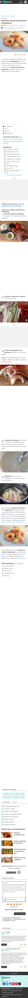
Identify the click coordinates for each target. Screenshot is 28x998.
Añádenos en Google (21, 55)
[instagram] (10, 983)
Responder (4, 945)
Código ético (5, 996)
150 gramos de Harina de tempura (12, 162)
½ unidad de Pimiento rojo (13, 156)
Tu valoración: (14, 907)
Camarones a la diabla (9, 809)
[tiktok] (19, 983)
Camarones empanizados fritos (11, 806)
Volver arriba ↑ (14, 973)
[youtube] (13, 983)
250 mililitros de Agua (12, 166)
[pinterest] (16, 983)
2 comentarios (22, 25)
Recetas (2, 16)
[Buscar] (26, 2)
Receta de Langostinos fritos (19, 834)
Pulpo (22, 794)
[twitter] (7, 983)
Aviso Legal (4, 990)
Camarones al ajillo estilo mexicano (12, 814)
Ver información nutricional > (14, 175)
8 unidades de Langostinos (13, 159)
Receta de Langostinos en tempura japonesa (12, 205)
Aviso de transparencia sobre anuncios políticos (12, 994)
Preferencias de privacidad (7, 992)
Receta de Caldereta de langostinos (20, 842)
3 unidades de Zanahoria (13, 154)
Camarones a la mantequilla (10, 811)
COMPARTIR (21, 3)
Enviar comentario (20, 914)
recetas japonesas (20, 558)
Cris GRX (6, 28)
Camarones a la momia (9, 825)
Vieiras (22, 797)
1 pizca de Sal (10, 168)
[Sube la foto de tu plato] (19, 872)
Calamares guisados (8, 822)
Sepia (17, 794)
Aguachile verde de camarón (10, 817)
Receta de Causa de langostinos (19, 859)
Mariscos (7, 16)
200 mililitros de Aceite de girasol (12, 172)
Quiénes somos (19, 988)
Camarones (16, 797)
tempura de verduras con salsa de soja (12, 522)
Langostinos (12, 16)
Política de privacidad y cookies (15, 990)
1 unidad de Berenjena (12, 152)
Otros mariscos (7, 797)
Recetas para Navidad (13, 139)
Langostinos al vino (9, 794)
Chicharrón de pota (8, 819)
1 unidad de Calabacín (12, 149)
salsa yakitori (8, 516)
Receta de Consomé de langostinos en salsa (20, 851)
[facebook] (3, 983)
